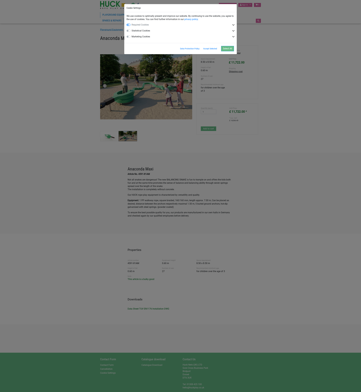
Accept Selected (210, 49)
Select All (227, 48)
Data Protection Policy (190, 49)
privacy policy (191, 19)
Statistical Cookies (141, 30)
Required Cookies (140, 24)
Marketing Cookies (141, 36)
